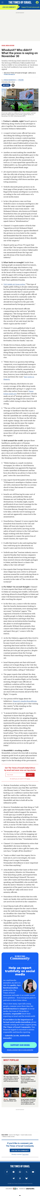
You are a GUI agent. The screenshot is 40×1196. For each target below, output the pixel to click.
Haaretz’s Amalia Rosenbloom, (25, 701)
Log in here (25, 1154)
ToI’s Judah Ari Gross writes (14, 284)
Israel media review (26, 1135)
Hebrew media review (8, 1136)
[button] (37, 2)
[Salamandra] (30, 1188)
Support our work (20, 1045)
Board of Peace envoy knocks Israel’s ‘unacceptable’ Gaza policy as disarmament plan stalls (28, 1079)
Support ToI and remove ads (30, 7)
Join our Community (9, 7)
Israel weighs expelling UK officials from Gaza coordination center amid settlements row (28, 1102)
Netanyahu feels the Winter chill (10, 1100)
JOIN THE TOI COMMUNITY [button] (20, 1150)
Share (7, 85)
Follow (21, 80)
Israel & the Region (14, 1135)
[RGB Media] (16, 1189)
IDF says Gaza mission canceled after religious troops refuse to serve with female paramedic (11, 1079)
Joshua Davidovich (9, 80)
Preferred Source (9, 74)
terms (28, 778)
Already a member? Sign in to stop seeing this (20, 1050)
